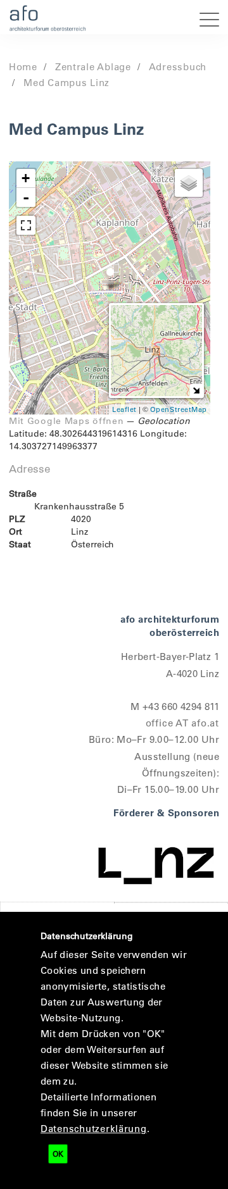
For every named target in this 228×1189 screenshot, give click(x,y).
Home (23, 66)
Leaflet (124, 409)
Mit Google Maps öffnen (66, 420)
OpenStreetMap (178, 409)
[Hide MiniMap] (196, 390)
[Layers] (189, 183)
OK (58, 1154)
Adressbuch (177, 66)
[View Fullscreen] (25, 225)
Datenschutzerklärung (94, 1128)
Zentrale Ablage (93, 66)
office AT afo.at (182, 722)
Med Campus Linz (66, 82)
